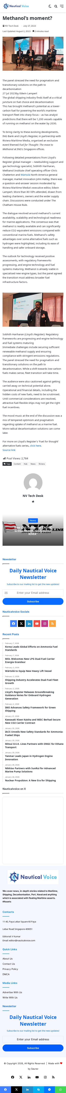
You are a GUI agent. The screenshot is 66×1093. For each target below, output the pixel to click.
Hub (25, 464)
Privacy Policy (10, 969)
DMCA (6, 974)
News (33, 464)
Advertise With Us (12, 992)
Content (17, 464)
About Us (8, 958)
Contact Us (9, 964)
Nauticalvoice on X (14, 788)
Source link (9, 450)
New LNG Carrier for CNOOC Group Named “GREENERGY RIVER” (33, 531)
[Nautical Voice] (16, 6)
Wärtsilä (25, 174)
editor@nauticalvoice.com (22, 940)
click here (35, 445)
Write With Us (10, 997)
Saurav (34, 1068)
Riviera (42, 464)
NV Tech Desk (12, 26)
